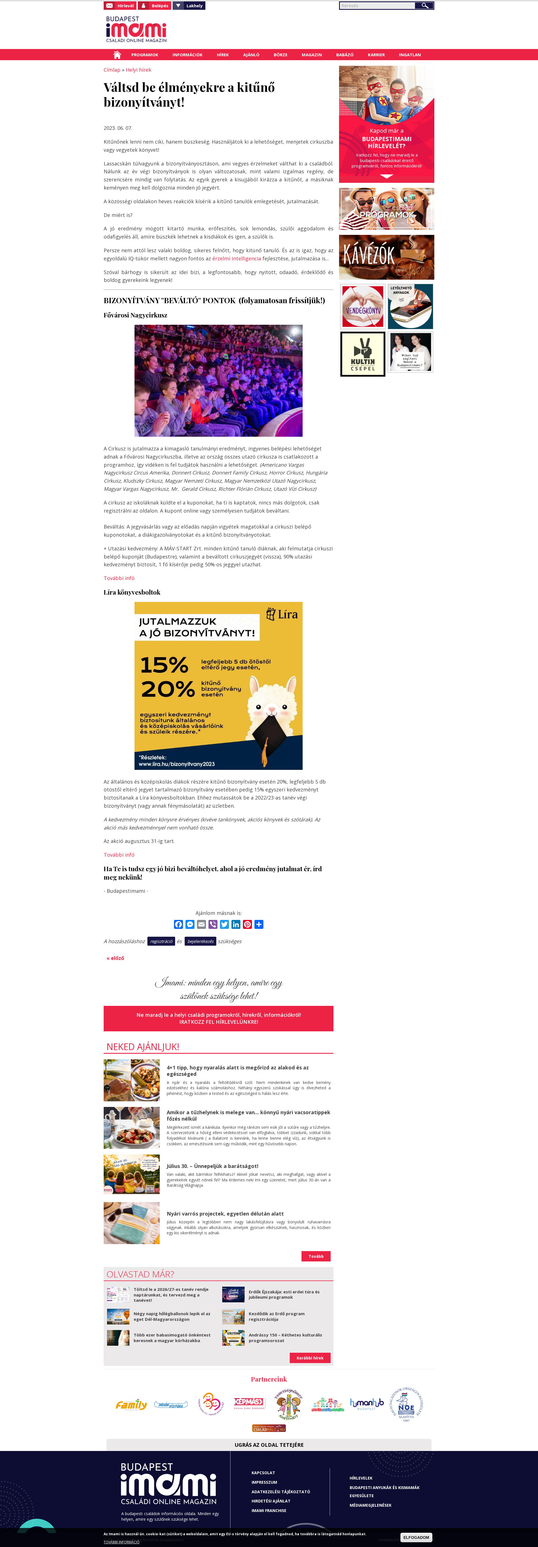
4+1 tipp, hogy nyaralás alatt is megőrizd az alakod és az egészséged (238, 1070)
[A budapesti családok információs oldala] (155, 29)
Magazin (312, 54)
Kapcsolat (263, 1472)
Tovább (316, 1256)
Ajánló (251, 54)
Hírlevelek (361, 1478)
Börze (280, 54)
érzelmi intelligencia (237, 258)
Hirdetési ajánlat (271, 1501)
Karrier (376, 54)
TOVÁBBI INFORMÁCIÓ (122, 1542)
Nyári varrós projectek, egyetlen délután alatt (225, 1213)
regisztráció (161, 941)
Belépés (160, 5)
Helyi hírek (138, 69)
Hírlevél (126, 5)
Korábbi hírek (310, 1358)
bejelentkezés (200, 941)
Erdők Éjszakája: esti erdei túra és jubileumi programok (284, 1294)
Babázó (345, 54)
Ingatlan (410, 54)
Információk (188, 54)
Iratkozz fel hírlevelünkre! (218, 1021)
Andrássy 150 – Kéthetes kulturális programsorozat (285, 1337)
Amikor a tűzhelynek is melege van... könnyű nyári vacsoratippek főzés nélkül (248, 1115)
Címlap (117, 54)
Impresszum (264, 1482)
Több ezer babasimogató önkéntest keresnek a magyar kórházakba (172, 1337)
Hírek (223, 54)
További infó (119, 578)
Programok (144, 54)
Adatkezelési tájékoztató (281, 1491)
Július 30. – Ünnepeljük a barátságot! (212, 1166)
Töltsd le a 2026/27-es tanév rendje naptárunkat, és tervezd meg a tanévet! (171, 1294)
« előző (115, 958)
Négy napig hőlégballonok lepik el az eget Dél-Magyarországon (172, 1316)
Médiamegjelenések (370, 1505)
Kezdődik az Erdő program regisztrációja (277, 1316)
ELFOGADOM (416, 1537)
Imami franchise (269, 1510)
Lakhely (195, 5)
